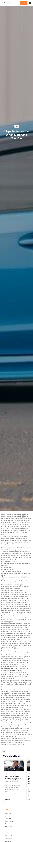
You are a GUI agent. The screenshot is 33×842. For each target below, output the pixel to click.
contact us (8, 824)
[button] (29, 3)
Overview (7, 816)
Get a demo (8, 818)
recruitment (8, 826)
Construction (8, 838)
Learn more (7, 799)
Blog (6, 773)
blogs (16, 126)
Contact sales (9, 821)
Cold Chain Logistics (10, 836)
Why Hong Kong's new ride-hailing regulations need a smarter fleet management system (13, 779)
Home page (8, 813)
